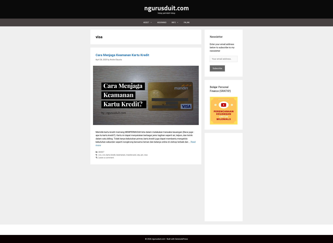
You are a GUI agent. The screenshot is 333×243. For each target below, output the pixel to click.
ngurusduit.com (166, 8)
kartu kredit (111, 155)
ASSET (146, 22)
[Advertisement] (224, 177)
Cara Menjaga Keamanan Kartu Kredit (122, 55)
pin (142, 155)
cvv (103, 155)
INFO (174, 22)
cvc (99, 155)
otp (138, 155)
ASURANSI (161, 22)
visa (146, 155)
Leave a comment (106, 158)
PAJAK (187, 22)
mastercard (131, 155)
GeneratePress (181, 239)
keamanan (120, 155)
